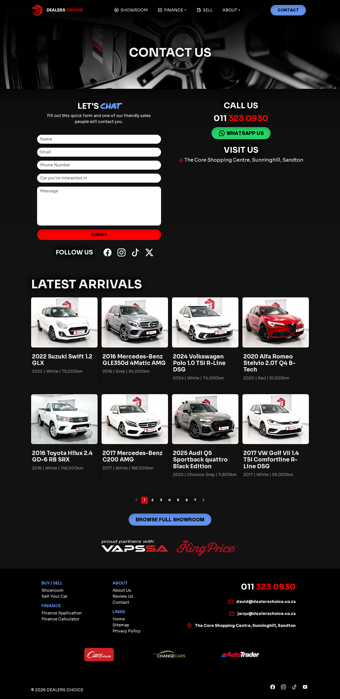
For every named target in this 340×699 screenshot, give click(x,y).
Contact (121, 602)
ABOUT (230, 10)
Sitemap (121, 625)
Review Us (123, 596)
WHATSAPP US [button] (245, 133)
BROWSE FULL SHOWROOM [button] (170, 519)
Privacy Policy (126, 631)
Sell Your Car (54, 596)
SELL (208, 10)
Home (119, 619)
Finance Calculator (60, 619)
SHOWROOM (134, 10)
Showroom (52, 590)
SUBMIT (99, 235)
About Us (122, 590)
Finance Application (62, 613)
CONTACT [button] (288, 10)
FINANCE (173, 10)
